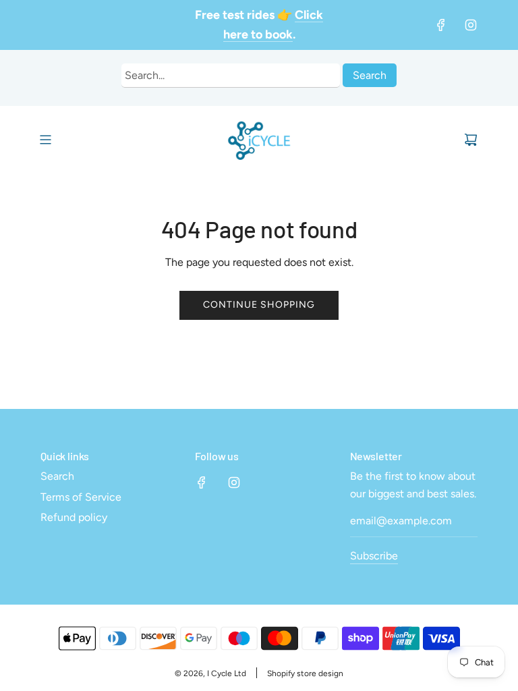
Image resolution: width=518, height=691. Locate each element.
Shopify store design (305, 673)
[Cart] (471, 140)
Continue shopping (259, 304)
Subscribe (374, 555)
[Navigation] (45, 140)
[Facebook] (441, 25)
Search (369, 75)
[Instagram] (471, 25)
